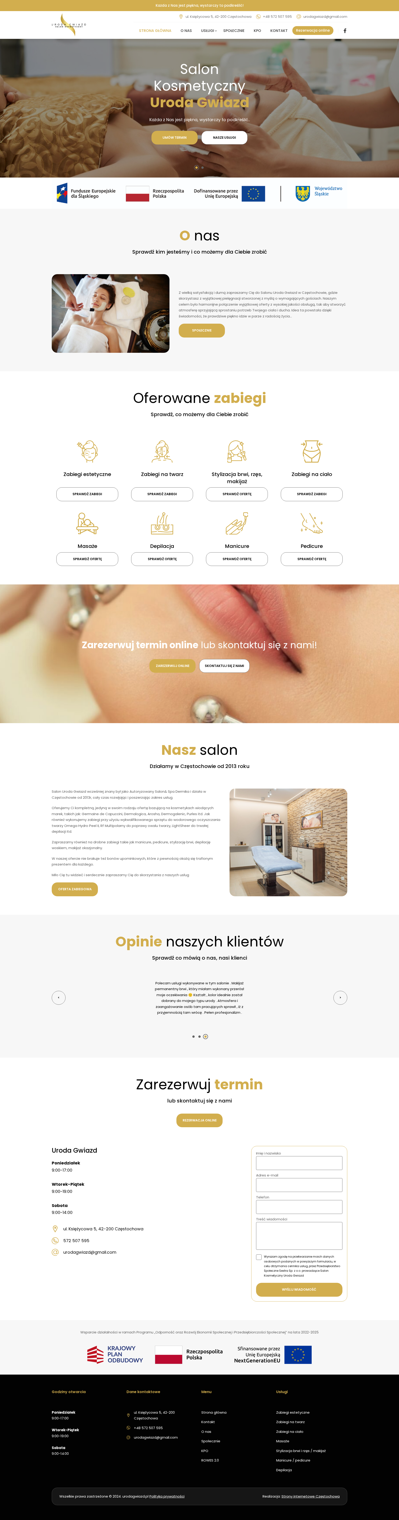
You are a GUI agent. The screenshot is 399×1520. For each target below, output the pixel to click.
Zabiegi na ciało (289, 1419)
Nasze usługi (224, 137)
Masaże (282, 1429)
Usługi (207, 30)
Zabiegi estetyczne (293, 1400)
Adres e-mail (267, 1163)
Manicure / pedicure (293, 1448)
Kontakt (279, 30)
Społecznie (234, 30)
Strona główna (155, 30)
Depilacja (284, 1458)
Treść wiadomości (271, 1207)
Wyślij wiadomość (299, 1277)
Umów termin (175, 137)
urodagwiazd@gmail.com (325, 16)
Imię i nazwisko (268, 1141)
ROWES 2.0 (210, 1448)
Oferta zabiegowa (75, 889)
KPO (257, 30)
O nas (186, 30)
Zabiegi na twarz (290, 1410)
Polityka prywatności (166, 1484)
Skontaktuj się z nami (224, 665)
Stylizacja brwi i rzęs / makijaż (301, 1439)
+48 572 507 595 (277, 16)
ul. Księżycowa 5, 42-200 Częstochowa (218, 16)
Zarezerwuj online (172, 665)
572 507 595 (76, 1229)
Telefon (262, 1185)
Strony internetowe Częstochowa (310, 1484)
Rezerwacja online (313, 30)
